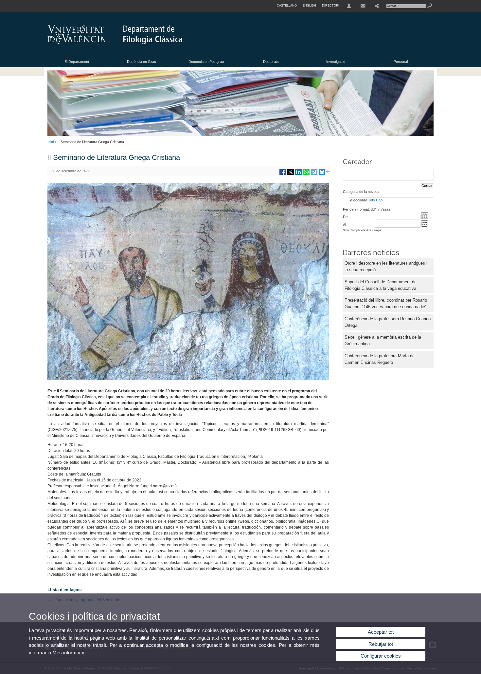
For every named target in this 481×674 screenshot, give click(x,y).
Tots (371, 200)
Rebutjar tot (380, 644)
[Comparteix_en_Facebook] (283, 174)
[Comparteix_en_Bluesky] (322, 174)
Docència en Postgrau (206, 62)
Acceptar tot (381, 632)
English (309, 5)
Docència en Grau (141, 62)
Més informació (68, 652)
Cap (379, 200)
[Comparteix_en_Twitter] (290, 174)
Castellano (287, 5)
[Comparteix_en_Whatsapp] (306, 174)
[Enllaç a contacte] (363, 6)
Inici (50, 142)
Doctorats (271, 62)
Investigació (335, 62)
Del (345, 217)
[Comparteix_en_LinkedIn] (298, 174)
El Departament (76, 62)
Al (344, 225)
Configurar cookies (381, 656)
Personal (401, 62)
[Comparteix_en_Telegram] (314, 174)
